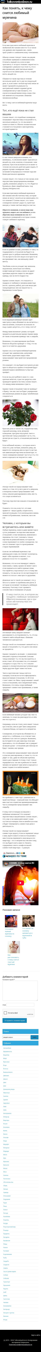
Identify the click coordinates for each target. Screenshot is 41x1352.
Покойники (6, 1216)
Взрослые (6, 1062)
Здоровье (6, 1103)
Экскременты (7, 1306)
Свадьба (6, 1261)
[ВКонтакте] (17, 852)
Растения (6, 1251)
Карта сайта (35, 1335)
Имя (4, 1005)
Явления (5, 1316)
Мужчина (6, 1161)
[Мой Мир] (24, 852)
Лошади (5, 1137)
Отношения (6, 1196)
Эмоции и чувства (8, 1313)
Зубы (4, 1110)
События (6, 1278)
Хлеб (4, 1292)
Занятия (5, 1096)
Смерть (5, 1268)
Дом (4, 1086)
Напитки (5, 1175)
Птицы (5, 1244)
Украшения (6, 1285)
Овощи (5, 1189)
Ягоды (5, 1320)
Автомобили (7, 1048)
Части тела (6, 1299)
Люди (5, 1141)
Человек (5, 1302)
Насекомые (6, 1179)
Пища (5, 1206)
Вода (5, 1065)
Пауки (5, 1203)
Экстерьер (6, 1309)
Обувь (5, 1185)
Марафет (6, 1144)
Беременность (7, 1051)
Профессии (6, 1240)
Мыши (5, 1168)
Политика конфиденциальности (20, 1345)
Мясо (5, 1172)
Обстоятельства (8, 1182)
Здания (5, 1100)
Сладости (6, 1265)
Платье (5, 1210)
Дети (4, 1082)
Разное (5, 1247)
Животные (6, 1093)
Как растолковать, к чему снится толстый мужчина (13, 959)
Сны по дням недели (9, 1271)
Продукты (6, 1237)
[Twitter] (20, 852)
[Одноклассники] (22, 852)
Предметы (6, 1234)
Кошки (5, 1124)
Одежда (5, 1192)
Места (5, 1155)
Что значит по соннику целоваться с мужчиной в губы (27, 933)
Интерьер (6, 1117)
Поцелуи (5, 1230)
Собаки (5, 1275)
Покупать (6, 1220)
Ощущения (6, 1199)
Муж (4, 1158)
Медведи (6, 1151)
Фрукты (5, 1289)
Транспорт (6, 1282)
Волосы (5, 1069)
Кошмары (6, 1127)
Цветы (5, 1295)
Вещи (5, 1058)
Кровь (5, 1130)
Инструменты (7, 1113)
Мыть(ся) (6, 1165)
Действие (6, 1075)
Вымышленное (7, 1072)
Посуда (5, 1223)
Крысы (5, 1134)
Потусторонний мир (9, 1227)
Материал (6, 1148)
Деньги (5, 1079)
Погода (5, 1213)
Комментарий (9, 979)
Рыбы (5, 1258)
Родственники (7, 1254)
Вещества (6, 1055)
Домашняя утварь (9, 1089)
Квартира (6, 1120)
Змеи (4, 1106)
